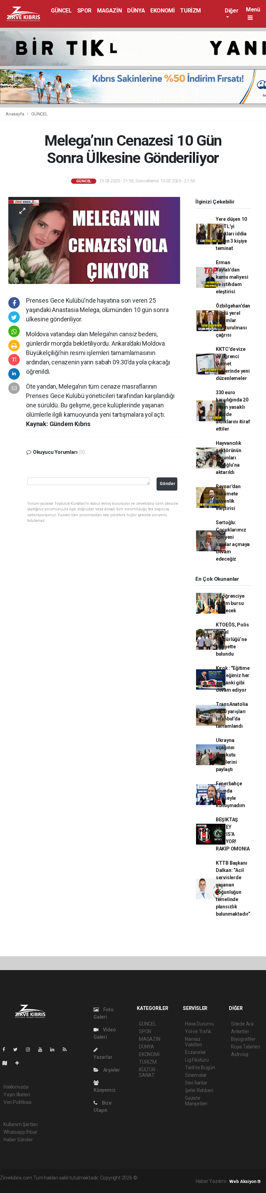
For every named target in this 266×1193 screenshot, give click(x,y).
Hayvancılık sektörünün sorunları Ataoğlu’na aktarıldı (228, 457)
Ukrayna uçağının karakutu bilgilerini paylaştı (226, 754)
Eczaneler (195, 1052)
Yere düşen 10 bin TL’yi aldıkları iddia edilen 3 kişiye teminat (231, 233)
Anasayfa (15, 113)
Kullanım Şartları (20, 1124)
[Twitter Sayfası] (18, 1049)
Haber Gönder (18, 1139)
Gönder (167, 483)
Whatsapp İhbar (20, 1132)
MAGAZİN (109, 10)
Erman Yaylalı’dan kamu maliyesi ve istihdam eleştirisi (232, 277)
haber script (83, 1185)
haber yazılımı (153, 1178)
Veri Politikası (17, 1102)
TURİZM (190, 10)
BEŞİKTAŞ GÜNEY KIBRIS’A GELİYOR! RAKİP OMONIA (233, 834)
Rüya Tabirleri (245, 1046)
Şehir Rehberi (199, 1090)
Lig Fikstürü (197, 1060)
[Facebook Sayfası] (6, 1049)
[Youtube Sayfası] (43, 1049)
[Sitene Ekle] (20, 1063)
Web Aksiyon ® (245, 1181)
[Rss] (67, 1049)
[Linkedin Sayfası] (55, 1049)
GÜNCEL (61, 10)
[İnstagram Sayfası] (31, 1049)
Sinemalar (196, 1075)
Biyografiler (243, 1039)
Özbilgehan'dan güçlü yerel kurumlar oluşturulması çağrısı (233, 320)
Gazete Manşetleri (196, 1100)
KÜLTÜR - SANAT (148, 1072)
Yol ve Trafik (198, 1031)
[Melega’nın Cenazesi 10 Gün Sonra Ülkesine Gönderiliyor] (94, 240)
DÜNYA (136, 10)
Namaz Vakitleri (193, 1041)
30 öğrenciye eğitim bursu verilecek (230, 603)
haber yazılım (55, 1185)
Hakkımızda (15, 1087)
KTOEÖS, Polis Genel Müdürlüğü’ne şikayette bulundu (232, 639)
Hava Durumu (199, 1024)
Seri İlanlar (196, 1083)
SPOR (84, 10)
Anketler (240, 1031)
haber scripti (27, 1185)
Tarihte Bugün (200, 1067)
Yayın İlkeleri (16, 1094)
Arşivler (111, 1070)
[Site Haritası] (7, 1063)
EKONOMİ (162, 10)
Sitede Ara (242, 1024)
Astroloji (239, 1054)
